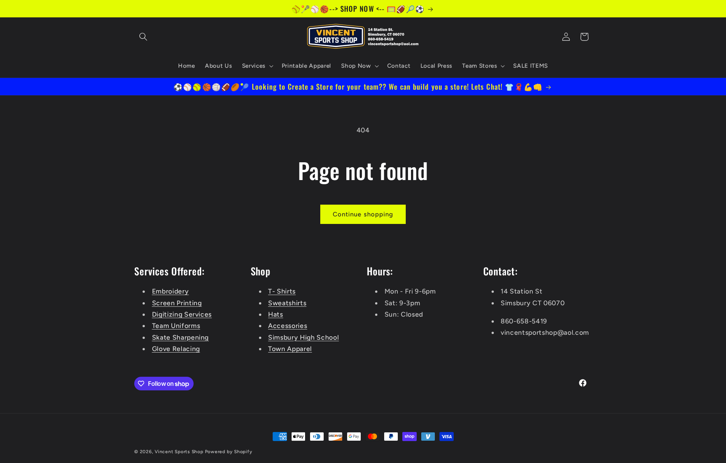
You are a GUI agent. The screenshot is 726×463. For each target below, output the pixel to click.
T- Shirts (282, 291)
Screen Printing (177, 303)
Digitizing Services (182, 314)
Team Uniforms (176, 325)
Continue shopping (363, 214)
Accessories (287, 325)
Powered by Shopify (229, 451)
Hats (275, 314)
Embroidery (170, 291)
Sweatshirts (287, 303)
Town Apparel (290, 349)
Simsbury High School (303, 337)
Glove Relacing (176, 349)
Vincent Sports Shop (179, 451)
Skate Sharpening (180, 337)
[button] (143, 37)
